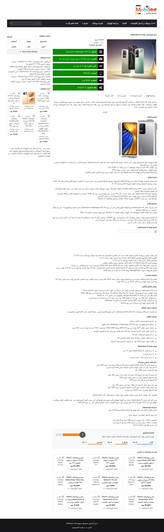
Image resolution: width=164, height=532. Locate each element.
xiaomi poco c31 (99, 395)
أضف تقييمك (109, 96)
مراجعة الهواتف (113, 23)
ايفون (43, 46)
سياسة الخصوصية (78, 527)
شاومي (139, 452)
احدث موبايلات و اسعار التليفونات (142, 23)
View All (9, 36)
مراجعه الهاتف (150, 96)
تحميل (85, 23)
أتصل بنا (89, 527)
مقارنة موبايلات (97, 23)
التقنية (124, 23)
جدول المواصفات (136, 96)
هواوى (29, 41)
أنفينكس (14, 41)
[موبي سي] (146, 9)
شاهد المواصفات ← (146, 469)
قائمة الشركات (72, 23)
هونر (28, 46)
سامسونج (43, 41)
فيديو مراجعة (121, 96)
